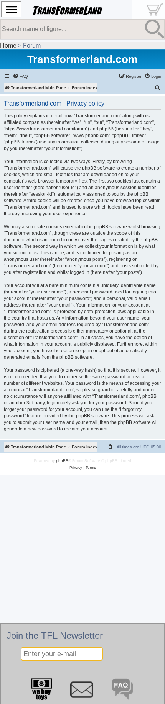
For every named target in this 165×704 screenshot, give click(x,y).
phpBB (62, 460)
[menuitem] (20, 76)
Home (8, 45)
